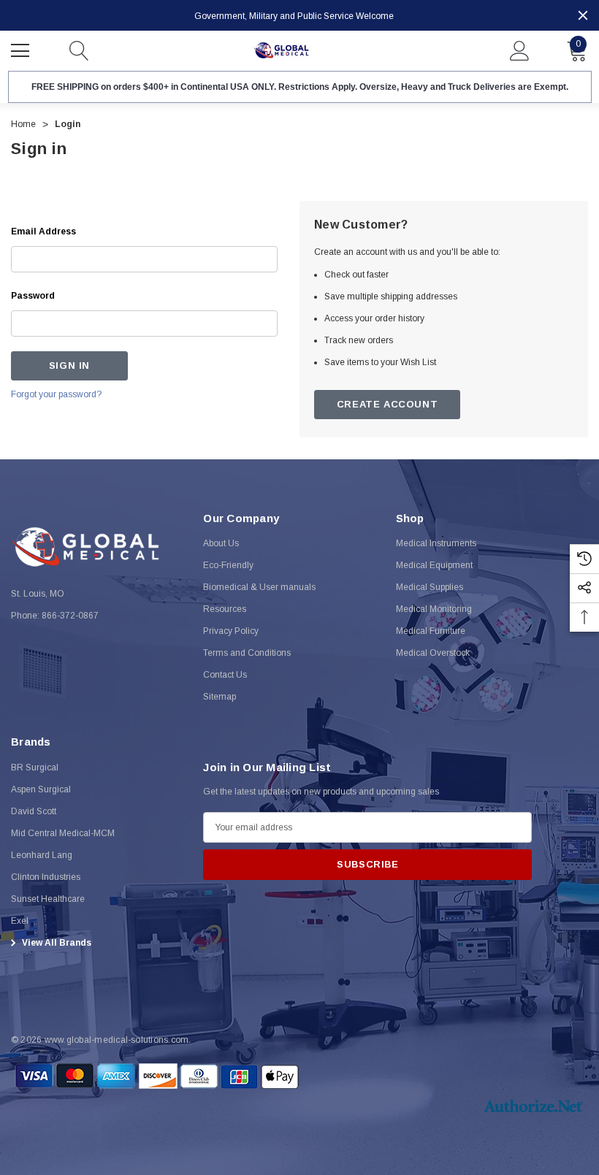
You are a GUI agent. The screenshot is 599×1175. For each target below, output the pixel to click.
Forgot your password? (56, 394)
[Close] (583, 15)
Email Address (43, 231)
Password (33, 296)
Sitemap (219, 697)
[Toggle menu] (22, 49)
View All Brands (55, 943)
